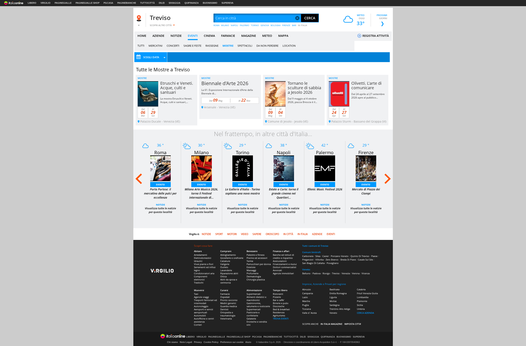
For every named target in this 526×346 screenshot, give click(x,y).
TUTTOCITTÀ (147, 3)
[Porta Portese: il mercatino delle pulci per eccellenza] (160, 168)
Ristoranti (278, 293)
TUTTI (140, 45)
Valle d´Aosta (309, 312)
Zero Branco (332, 259)
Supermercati (254, 293)
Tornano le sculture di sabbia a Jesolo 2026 (304, 87)
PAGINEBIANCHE (126, 3)
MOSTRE (228, 45)
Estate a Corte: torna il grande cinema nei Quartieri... (283, 193)
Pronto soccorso (229, 300)
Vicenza (366, 273)
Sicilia (360, 305)
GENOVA (265, 25)
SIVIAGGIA (174, 3)
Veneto (333, 312)
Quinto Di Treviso (360, 256)
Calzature (225, 261)
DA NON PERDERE (267, 45)
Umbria (361, 308)
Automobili (200, 315)
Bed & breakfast (281, 309)
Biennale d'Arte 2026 (224, 83)
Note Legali (186, 342)
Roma (160, 152)
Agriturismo (279, 315)
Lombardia (362, 297)
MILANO (225, 25)
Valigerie (224, 264)
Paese (374, 256)
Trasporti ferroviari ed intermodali (205, 302)
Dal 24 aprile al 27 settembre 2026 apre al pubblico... (368, 95)
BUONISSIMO (210, 3)
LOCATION (289, 45)
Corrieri (198, 324)
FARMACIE (228, 36)
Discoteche (278, 306)
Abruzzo (306, 289)
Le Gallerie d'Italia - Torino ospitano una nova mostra (242, 191)
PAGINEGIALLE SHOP (87, 3)
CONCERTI (173, 45)
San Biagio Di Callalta (313, 263)
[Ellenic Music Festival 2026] (325, 168)
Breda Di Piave (348, 259)
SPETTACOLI (245, 45)
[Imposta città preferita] (139, 18)
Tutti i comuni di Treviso (315, 245)
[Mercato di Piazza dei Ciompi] (366, 168)
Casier (325, 256)
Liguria (333, 297)
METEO (267, 36)
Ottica (223, 276)
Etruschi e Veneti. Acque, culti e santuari (176, 87)
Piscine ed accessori (257, 257)
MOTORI (232, 234)
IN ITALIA (302, 25)
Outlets (224, 267)
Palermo (324, 152)
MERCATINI (156, 45)
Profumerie (252, 273)
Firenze (366, 152)
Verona (356, 273)
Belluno (306, 273)
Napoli (284, 152)
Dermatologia (254, 276)
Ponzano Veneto (339, 256)
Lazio (305, 297)
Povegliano (333, 263)
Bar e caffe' (278, 300)
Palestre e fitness (255, 254)
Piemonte (362, 301)
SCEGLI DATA (151, 57)
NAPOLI (234, 25)
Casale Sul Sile (365, 259)
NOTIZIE (176, 36)
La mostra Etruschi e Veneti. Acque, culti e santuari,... (176, 100)
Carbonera (307, 256)
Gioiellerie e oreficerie (231, 257)
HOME (141, 36)
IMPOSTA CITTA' (352, 323)
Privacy (198, 342)
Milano (201, 152)
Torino (242, 152)
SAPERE (257, 234)
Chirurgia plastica (256, 279)
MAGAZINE (248, 36)
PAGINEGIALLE (63, 3)
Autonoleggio (201, 306)
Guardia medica (228, 306)
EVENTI (193, 36)
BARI (294, 25)
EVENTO (160, 184)
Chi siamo (172, 342)
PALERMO (244, 25)
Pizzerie (277, 297)
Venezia (346, 273)
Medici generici (228, 303)
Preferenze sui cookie (231, 342)
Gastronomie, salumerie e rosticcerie (258, 305)
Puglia (305, 305)
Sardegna (334, 305)
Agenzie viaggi (201, 297)
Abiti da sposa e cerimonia (228, 281)
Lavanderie (226, 270)
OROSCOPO (272, 234)
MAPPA (283, 36)
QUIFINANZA (192, 3)
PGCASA (108, 3)
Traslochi (198, 282)
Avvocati (277, 270)
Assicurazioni (280, 261)
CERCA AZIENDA (365, 312)
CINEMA (209, 36)
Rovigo (326, 273)
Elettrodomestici (202, 257)
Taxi (196, 293)
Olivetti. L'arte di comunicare (366, 85)
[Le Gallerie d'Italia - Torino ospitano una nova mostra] (242, 168)
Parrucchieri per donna (259, 264)
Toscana (306, 308)
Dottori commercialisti (284, 267)
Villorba (319, 259)
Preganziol (307, 259)
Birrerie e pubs (280, 303)
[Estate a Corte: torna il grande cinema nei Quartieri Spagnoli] (283, 168)
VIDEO (244, 234)
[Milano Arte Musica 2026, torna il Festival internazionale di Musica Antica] (201, 168)
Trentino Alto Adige (340, 308)
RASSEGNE (211, 45)
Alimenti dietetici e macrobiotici (256, 298)
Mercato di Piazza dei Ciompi (366, 191)
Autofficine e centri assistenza (204, 320)
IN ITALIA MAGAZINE (331, 323)
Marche (306, 301)
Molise (333, 301)
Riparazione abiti (229, 273)
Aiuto (248, 342)
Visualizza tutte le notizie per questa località (160, 210)
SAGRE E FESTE (192, 45)
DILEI (162, 3)
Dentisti (224, 309)
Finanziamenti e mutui (285, 264)
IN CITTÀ (288, 234)
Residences (279, 312)
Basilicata (334, 289)
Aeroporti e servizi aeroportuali (203, 311)
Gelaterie (251, 318)
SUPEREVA (227, 3)
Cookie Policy (211, 342)
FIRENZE (286, 25)
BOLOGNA (275, 25)
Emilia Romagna (338, 293)
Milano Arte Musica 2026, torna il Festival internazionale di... (201, 193)
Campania (307, 293)
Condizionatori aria (204, 273)
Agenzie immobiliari (283, 273)
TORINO (255, 25)
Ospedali (225, 297)
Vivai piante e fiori (203, 264)
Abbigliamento (228, 254)
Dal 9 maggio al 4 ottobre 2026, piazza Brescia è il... (302, 100)
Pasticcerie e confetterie (253, 314)
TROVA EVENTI (280, 318)
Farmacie (225, 293)
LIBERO (32, 3)
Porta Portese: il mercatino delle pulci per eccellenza (160, 193)
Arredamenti (200, 254)
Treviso (160, 17)
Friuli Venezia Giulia (367, 293)
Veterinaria (226, 318)
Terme (250, 261)
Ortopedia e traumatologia (227, 314)
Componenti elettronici (200, 278)
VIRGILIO (45, 3)
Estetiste (251, 267)
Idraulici (198, 261)
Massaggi (251, 270)
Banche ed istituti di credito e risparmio (283, 256)
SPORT (219, 234)
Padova (317, 273)
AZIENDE (158, 36)
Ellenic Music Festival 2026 (324, 189)
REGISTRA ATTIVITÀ (375, 36)
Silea (317, 256)
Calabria (361, 289)
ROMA (216, 25)
